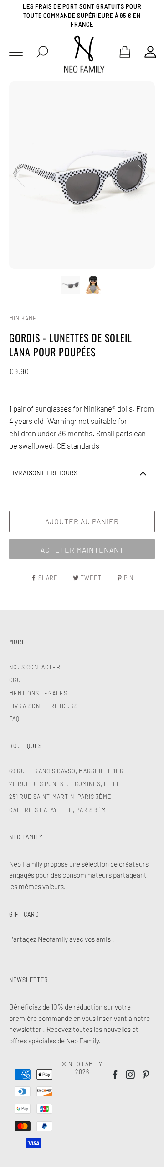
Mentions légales (38, 693)
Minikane (23, 318)
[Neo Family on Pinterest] (146, 1076)
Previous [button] (24, 175)
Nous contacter (35, 667)
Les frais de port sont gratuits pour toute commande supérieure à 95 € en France (82, 15)
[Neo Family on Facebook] (115, 1076)
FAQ (14, 719)
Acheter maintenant (82, 549)
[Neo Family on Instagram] (130, 1076)
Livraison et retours (43, 706)
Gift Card (24, 914)
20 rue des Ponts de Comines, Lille (65, 784)
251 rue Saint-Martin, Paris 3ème (60, 796)
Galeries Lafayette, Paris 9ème (59, 810)
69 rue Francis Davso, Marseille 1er (66, 771)
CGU (15, 680)
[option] (82, 175)
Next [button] (138, 175)
